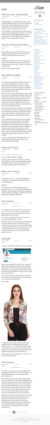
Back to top (25, 421)
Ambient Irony (37, 53)
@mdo (28, 419)
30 (26, 412)
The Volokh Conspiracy (39, 84)
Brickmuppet (37, 61)
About (37, 1)
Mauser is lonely (38, 80)
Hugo (15, 419)
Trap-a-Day (36, 85)
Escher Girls (36, 66)
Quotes (28, 1)
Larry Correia (37, 75)
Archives (8, 1)
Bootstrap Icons (37, 419)
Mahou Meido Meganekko (40, 77)
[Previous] (37, 16)
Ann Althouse (37, 57)
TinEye (13, 346)
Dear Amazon (18, 206)
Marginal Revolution (38, 79)
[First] (35, 16)
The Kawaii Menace (38, 83)
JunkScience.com (38, 72)
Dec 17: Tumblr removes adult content (12, 154)
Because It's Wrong (38, 38)
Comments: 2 (17, 77)
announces (14, 178)
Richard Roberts (37, 81)
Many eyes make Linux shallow (41, 36)
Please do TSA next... (38, 37)
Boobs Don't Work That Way (40, 59)
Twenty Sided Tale (38, 86)
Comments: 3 (17, 149)
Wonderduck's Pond (38, 88)
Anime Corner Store (38, 55)
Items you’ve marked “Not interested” (12, 211)
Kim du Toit (36, 73)
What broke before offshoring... (41, 42)
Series (18, 1)
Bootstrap (19, 419)
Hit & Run (36, 70)
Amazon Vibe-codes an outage (40, 40)
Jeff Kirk (36, 71)
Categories (13, 1)
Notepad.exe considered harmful (41, 44)
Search (32, 1)
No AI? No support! (38, 32)
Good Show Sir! (37, 67)
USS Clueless (37, 22)
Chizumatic (36, 23)
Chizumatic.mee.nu (38, 24)
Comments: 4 (17, 16)
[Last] (44, 16)
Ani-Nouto (36, 54)
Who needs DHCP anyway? (40, 41)
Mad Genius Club (38, 76)
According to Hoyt (38, 51)
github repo (13, 189)
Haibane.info (37, 68)
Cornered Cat (37, 64)
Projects (23, 1)
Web (29, 16)
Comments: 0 (17, 46)
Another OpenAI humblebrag (40, 31)
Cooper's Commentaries (39, 63)
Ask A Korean (37, 58)
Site (9, 180)
